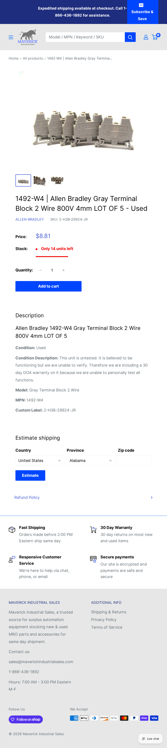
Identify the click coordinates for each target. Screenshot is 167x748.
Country (23, 450)
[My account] (146, 37)
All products (33, 58)
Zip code (126, 450)
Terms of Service (106, 627)
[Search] (130, 37)
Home (13, 58)
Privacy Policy (104, 619)
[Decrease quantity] (40, 270)
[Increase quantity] (63, 270)
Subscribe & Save (142, 15)
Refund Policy (27, 497)
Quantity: (24, 270)
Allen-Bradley (29, 219)
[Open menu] (11, 37)
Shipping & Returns (108, 612)
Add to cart (48, 286)
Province (75, 450)
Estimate (30, 475)
